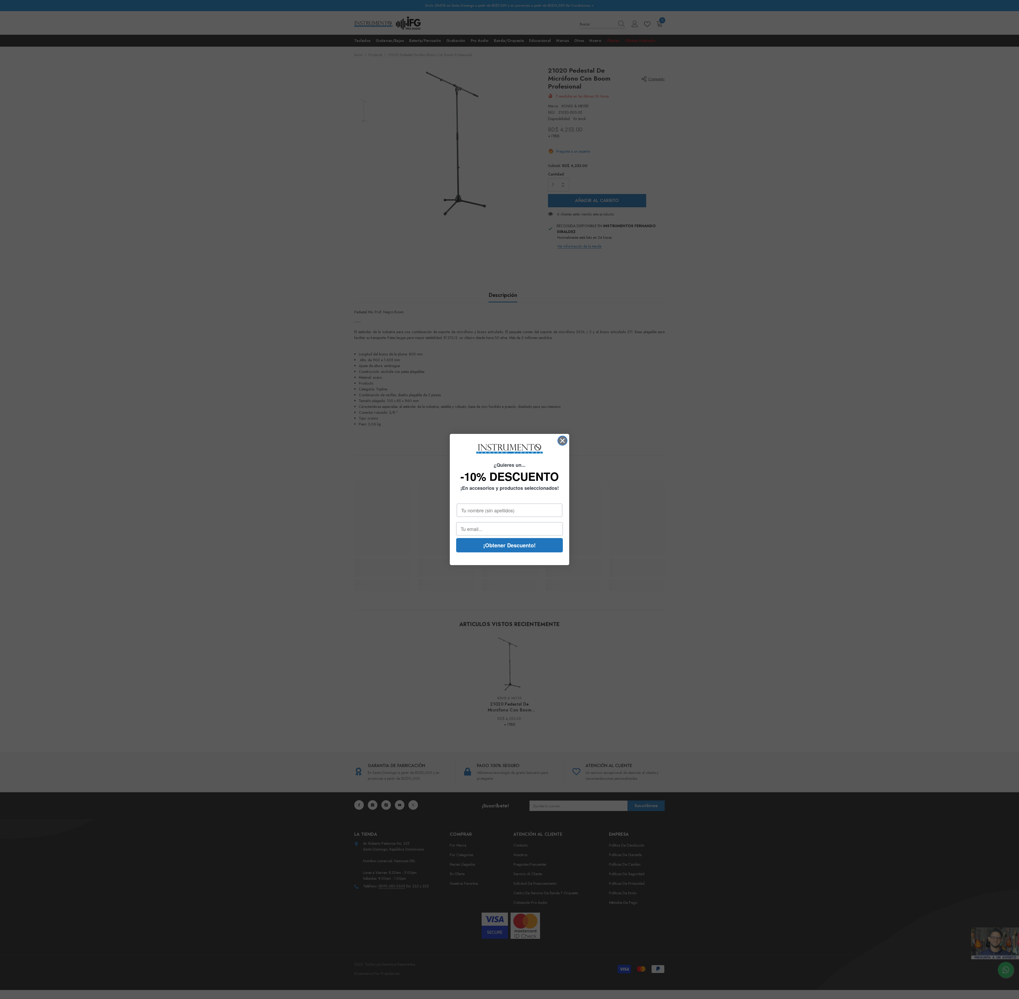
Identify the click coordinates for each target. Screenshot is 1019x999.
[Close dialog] (562, 440)
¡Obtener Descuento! (509, 545)
